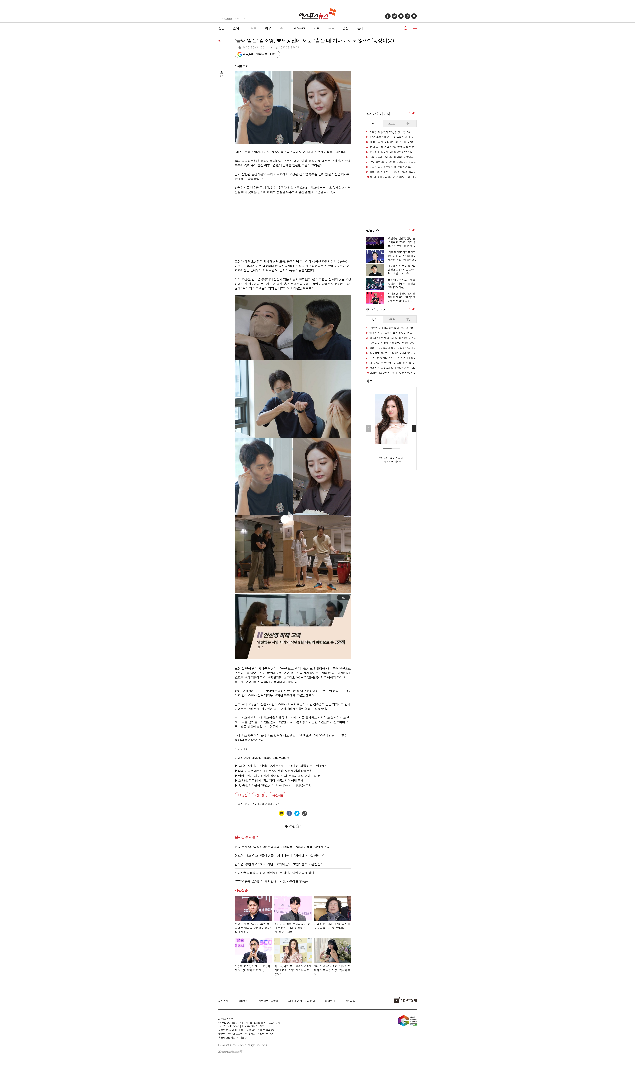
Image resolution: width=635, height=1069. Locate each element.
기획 (317, 28)
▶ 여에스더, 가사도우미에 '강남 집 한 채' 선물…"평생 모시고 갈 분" (278, 775)
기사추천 (293, 826)
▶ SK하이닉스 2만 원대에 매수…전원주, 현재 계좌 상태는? (273, 770)
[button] (414, 428)
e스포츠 (299, 28)
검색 (406, 28)
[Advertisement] (202, 113)
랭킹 (221, 28)
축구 (283, 28)
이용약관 (243, 1000)
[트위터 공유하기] (297, 813)
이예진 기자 (241, 66)
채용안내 (330, 1000)
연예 (236, 28)
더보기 (413, 113)
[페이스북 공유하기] (289, 813)
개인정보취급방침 (268, 1000)
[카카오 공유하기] (281, 813)
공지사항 (350, 1000)
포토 (331, 28)
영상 (346, 28)
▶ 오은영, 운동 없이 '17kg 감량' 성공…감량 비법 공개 (269, 780)
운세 (360, 28)
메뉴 (415, 28)
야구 (268, 28)
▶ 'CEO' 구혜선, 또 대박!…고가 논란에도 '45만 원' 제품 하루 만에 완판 (280, 765)
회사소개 (223, 1000)
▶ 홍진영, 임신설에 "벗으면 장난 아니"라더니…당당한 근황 (273, 785)
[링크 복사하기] (304, 813)
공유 (221, 76)
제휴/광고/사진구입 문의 (301, 1000)
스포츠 (252, 28)
